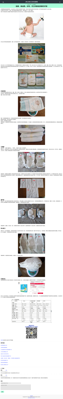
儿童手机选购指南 (4, 347)
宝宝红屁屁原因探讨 (4, 362)
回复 (6, 370)
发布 (2, 391)
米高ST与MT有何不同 (4, 353)
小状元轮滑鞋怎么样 (4, 351)
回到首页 (31, 395)
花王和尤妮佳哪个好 (4, 360)
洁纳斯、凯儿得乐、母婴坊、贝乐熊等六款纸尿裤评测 (10, 358)
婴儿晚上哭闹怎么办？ (5, 364)
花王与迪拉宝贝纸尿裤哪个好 (6, 356)
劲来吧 (2, 340)
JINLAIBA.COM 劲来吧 (31, 2)
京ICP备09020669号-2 (31, 397)
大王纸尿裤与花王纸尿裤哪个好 (6, 349)
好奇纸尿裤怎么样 (4, 345)
